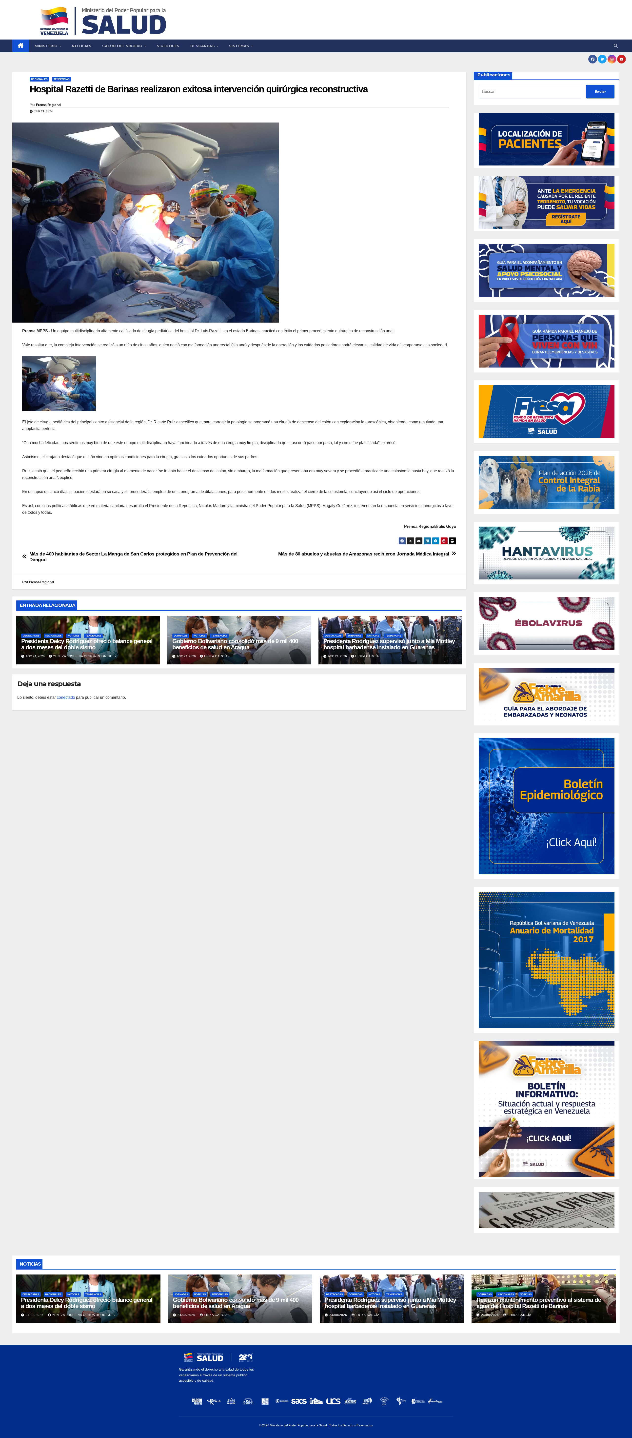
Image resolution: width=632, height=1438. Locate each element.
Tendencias (62, 79)
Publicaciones (493, 75)
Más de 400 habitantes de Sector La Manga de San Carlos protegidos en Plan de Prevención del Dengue (133, 556)
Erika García (216, 656)
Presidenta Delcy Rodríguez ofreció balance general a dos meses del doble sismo (87, 644)
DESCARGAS (203, 46)
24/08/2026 (35, 1315)
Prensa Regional (48, 105)
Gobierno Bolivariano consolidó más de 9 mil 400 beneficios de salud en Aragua (235, 644)
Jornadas (181, 635)
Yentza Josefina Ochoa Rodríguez (85, 656)
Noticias (81, 46)
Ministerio (47, 46)
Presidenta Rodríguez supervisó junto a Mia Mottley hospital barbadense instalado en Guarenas (389, 644)
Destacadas (31, 635)
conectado (66, 697)
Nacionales (53, 635)
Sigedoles (168, 46)
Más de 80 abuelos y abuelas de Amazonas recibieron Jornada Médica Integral (363, 553)
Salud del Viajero (123, 46)
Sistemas (240, 46)
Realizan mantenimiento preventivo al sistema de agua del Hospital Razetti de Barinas (538, 1302)
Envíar (600, 92)
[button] (616, 46)
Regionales (39, 79)
